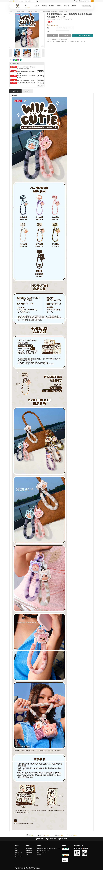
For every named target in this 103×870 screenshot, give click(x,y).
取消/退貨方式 (29, 852)
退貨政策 (74, 5)
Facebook (41, 838)
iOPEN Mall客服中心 (41, 852)
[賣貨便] (65, 856)
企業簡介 (17, 848)
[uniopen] (65, 852)
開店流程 (39, 854)
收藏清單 (82, 1)
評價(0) (27, 91)
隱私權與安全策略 (18, 852)
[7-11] (65, 849)
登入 (76, 1)
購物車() (89, 1)
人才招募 (17, 854)
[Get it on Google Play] (84, 851)
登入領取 (40, 71)
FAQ (27, 854)
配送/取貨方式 (29, 850)
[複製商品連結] (21, 60)
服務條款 (66, 5)
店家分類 (36, 5)
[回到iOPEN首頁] (12, 1)
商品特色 (15, 91)
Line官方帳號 (52, 838)
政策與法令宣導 (18, 856)
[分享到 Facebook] (14, 60)
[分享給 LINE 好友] (16, 60)
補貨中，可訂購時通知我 (83, 35)
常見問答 (59, 5)
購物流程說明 (29, 848)
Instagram (64, 838)
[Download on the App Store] (77, 851)
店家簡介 (44, 5)
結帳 (92, 1)
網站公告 (51, 5)
